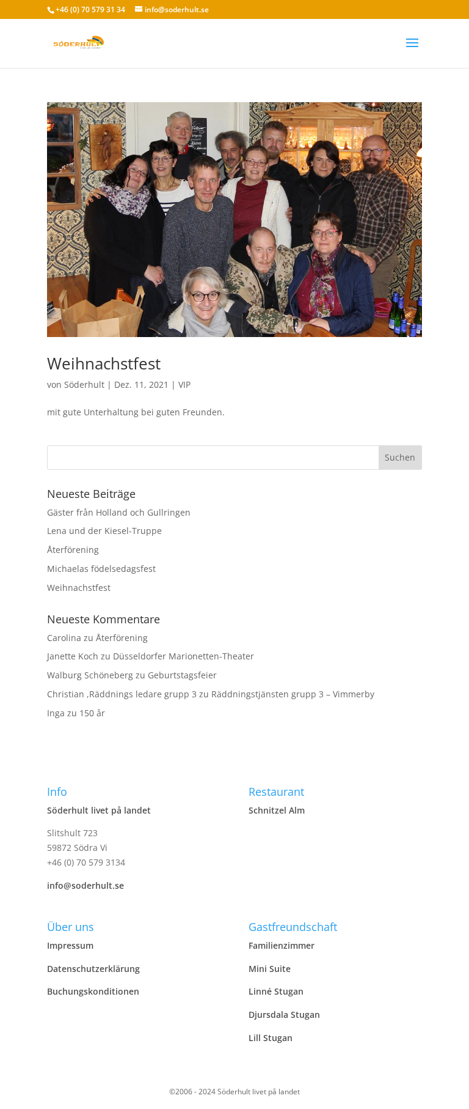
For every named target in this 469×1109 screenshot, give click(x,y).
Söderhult (84, 384)
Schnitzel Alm (277, 810)
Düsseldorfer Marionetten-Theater (183, 656)
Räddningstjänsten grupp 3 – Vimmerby (292, 694)
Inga (56, 713)
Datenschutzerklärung (93, 968)
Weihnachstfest (104, 363)
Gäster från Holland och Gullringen (119, 512)
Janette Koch (72, 656)
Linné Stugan (276, 991)
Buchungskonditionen (93, 991)
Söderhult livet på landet (99, 810)
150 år (92, 713)
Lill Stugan (271, 1038)
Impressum (70, 945)
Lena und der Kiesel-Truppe (104, 530)
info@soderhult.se (85, 885)
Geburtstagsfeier (182, 675)
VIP (184, 384)
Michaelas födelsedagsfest (101, 568)
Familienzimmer (281, 945)
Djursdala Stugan (284, 1014)
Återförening (73, 549)
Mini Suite (270, 968)
